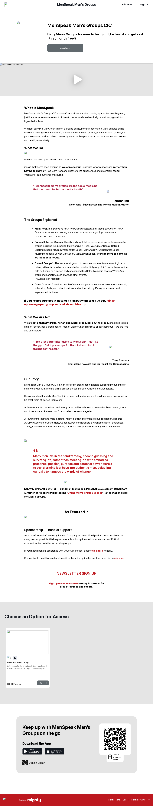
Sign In (144, 4)
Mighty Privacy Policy (140, 800)
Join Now (126, 4)
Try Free (43, 683)
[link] (28, 657)
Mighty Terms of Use (117, 800)
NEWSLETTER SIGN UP (76, 573)
